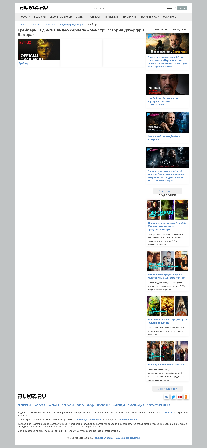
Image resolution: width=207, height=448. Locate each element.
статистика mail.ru (159, 405)
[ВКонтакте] (166, 396)
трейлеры (94, 17)
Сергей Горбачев (127, 419)
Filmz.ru (169, 412)
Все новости (167, 191)
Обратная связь (104, 438)
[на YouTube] (179, 396)
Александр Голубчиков (88, 419)
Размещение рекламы (127, 438)
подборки (103, 405)
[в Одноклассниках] (186, 396)
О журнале (169, 17)
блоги (80, 405)
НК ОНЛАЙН (129, 17)
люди (90, 405)
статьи (80, 17)
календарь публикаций (128, 405)
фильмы (53, 405)
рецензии (40, 17)
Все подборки (167, 388)
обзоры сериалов (61, 17)
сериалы (68, 405)
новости (25, 17)
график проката (149, 17)
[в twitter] (173, 396)
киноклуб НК (111, 17)
